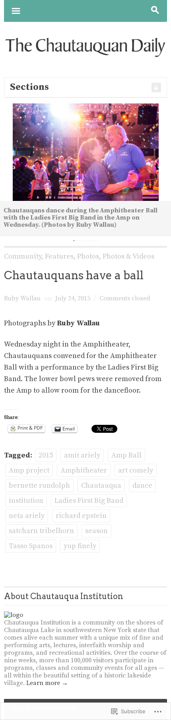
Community (22, 256)
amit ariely (82, 455)
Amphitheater (83, 470)
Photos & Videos (128, 256)
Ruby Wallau (22, 298)
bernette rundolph (39, 485)
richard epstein (81, 515)
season (96, 530)
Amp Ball (126, 455)
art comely (135, 470)
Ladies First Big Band (88, 500)
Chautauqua (101, 485)
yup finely (80, 546)
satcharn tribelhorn (41, 530)
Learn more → (47, 683)
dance (142, 485)
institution (26, 500)
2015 (46, 455)
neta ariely (27, 515)
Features (59, 256)
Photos (88, 256)
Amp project (29, 470)
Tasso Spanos (30, 546)
